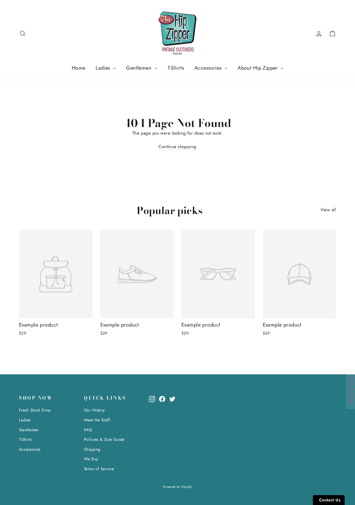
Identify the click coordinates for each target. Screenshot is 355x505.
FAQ (88, 430)
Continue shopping (177, 146)
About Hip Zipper (258, 68)
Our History (94, 410)
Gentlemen (139, 68)
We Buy (91, 459)
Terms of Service (99, 469)
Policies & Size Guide (104, 439)
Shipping (92, 449)
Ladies (104, 68)
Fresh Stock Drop (35, 410)
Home (79, 68)
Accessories (208, 68)
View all (328, 210)
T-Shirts (176, 68)
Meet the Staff (97, 420)
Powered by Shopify (177, 486)
